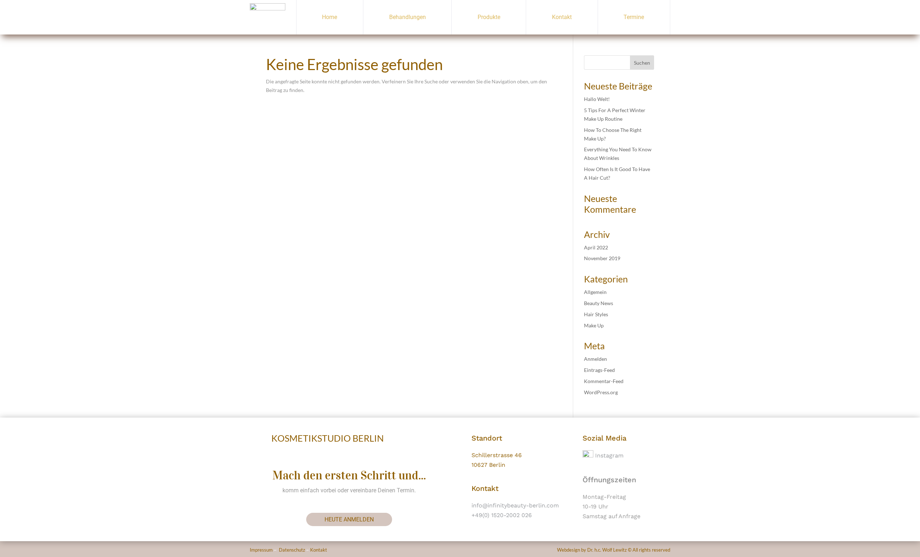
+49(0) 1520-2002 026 (502, 515)
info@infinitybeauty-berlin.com (515, 505)
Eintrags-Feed (599, 370)
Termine (634, 17)
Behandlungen (407, 17)
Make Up (594, 325)
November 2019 (602, 258)
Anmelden (595, 359)
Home (329, 17)
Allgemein (595, 292)
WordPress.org (601, 392)
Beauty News (598, 303)
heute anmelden (349, 519)
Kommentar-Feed (604, 381)
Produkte (489, 17)
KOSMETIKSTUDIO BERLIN (327, 438)
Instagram (608, 455)
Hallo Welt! (597, 99)
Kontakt (562, 17)
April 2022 (596, 247)
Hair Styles (596, 314)
